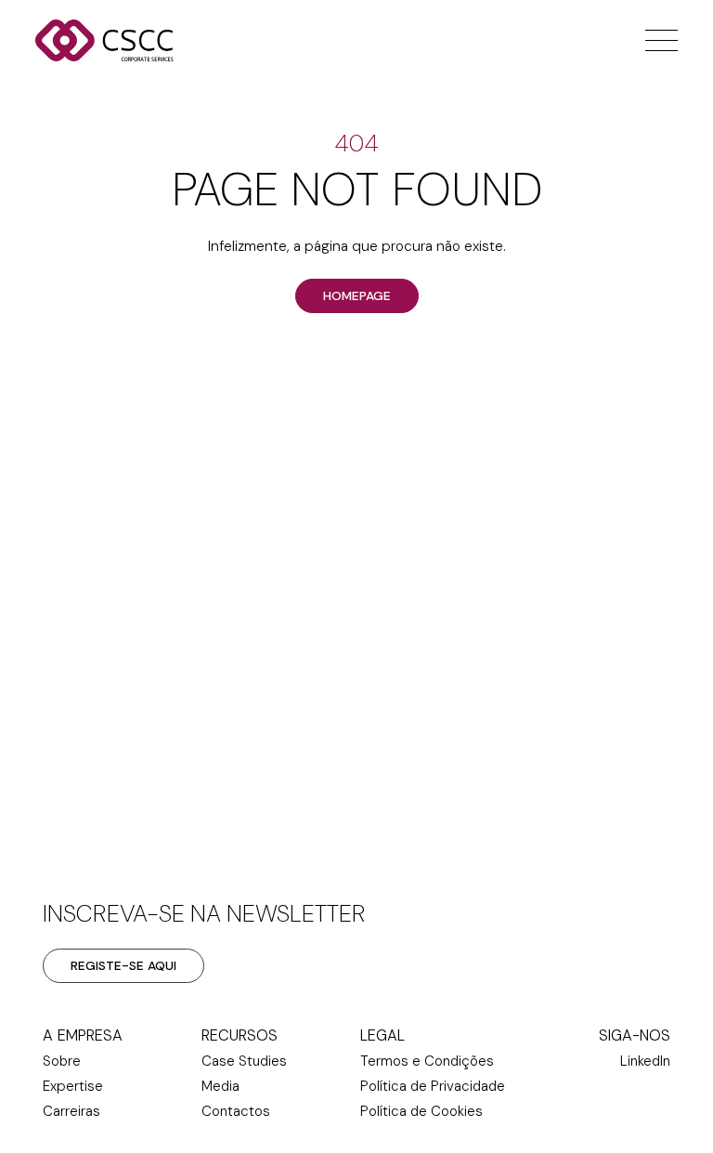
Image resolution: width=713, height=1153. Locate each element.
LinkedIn (645, 1061)
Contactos (235, 1111)
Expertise (73, 1086)
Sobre (62, 1061)
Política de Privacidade (432, 1086)
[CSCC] (128, 40)
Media (220, 1086)
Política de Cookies (421, 1111)
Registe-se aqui (123, 965)
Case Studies (244, 1061)
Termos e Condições (427, 1061)
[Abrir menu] (657, 40)
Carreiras (71, 1111)
